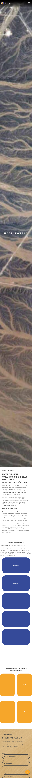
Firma (3, 767)
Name (4, 760)
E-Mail (4, 753)
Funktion (4, 773)
